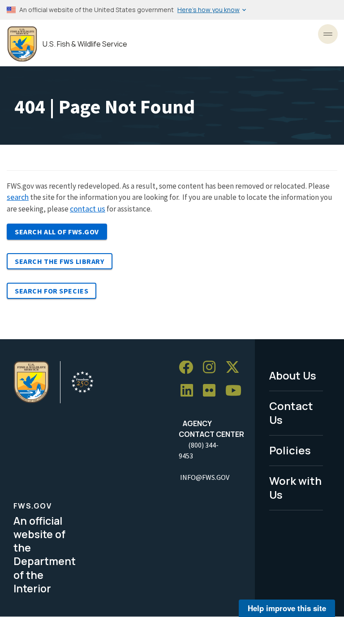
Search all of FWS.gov (57, 231)
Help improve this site (287, 608)
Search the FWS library (59, 261)
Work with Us (295, 487)
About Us (292, 375)
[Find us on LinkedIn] (190, 391)
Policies (290, 450)
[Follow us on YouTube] (236, 391)
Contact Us (291, 412)
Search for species (51, 290)
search (18, 197)
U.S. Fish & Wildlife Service (85, 44)
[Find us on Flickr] (212, 391)
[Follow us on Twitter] (235, 368)
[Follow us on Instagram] (212, 368)
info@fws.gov (204, 477)
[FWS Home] (22, 44)
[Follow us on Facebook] (189, 368)
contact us (87, 208)
